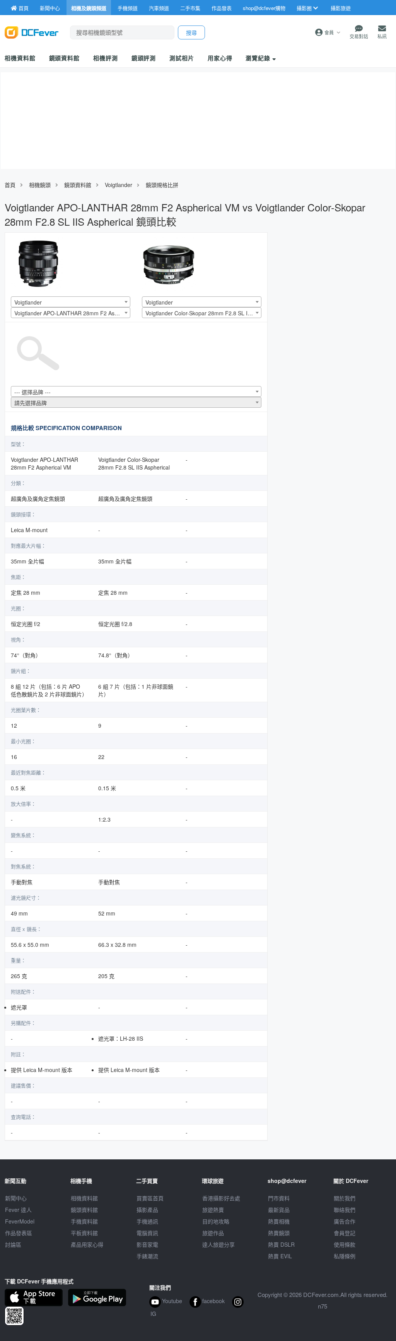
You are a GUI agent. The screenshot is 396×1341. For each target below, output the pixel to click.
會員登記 (344, 1233)
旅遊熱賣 (213, 1209)
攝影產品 (147, 1209)
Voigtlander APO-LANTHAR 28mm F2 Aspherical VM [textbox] (72, 313)
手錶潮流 (147, 1256)
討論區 (13, 1244)
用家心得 (220, 58)
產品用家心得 (87, 1244)
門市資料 (279, 1198)
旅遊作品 (213, 1233)
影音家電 (147, 1244)
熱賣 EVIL (280, 1256)
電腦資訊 (147, 1233)
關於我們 (344, 1198)
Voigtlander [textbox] (28, 302)
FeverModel (19, 1221)
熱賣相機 (279, 1221)
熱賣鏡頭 (279, 1233)
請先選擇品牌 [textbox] (30, 403)
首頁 (10, 185)
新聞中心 (16, 1198)
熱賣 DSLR (281, 1244)
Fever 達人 (18, 1209)
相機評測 (105, 58)
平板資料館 (84, 1233)
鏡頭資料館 (64, 58)
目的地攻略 (215, 1221)
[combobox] (70, 301)
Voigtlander (118, 185)
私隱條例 (344, 1256)
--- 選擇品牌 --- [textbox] (32, 392)
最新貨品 (279, 1209)
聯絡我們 (344, 1209)
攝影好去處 (221, 1198)
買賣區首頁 (150, 1198)
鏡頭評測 (143, 58)
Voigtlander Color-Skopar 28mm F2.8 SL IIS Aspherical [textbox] (203, 313)
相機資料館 (20, 58)
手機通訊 (147, 1221)
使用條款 (344, 1244)
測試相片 (181, 58)
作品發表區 (18, 1233)
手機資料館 (84, 1221)
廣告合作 (344, 1221)
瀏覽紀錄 (259, 58)
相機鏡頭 (40, 185)
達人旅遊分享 (218, 1244)
